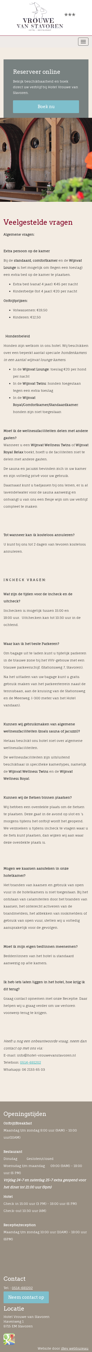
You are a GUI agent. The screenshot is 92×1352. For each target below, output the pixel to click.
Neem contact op (26, 1297)
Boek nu (46, 106)
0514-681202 (30, 1062)
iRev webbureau (74, 1348)
